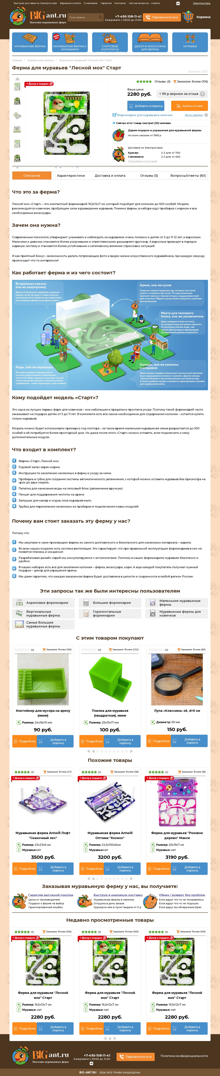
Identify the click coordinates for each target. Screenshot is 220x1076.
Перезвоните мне (165, 17)
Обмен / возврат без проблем (182, 895)
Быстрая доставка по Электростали (35, 3)
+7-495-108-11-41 (128, 16)
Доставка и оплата (110, 176)
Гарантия (106, 3)
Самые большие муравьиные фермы (43, 624)
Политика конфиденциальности (184, 1056)
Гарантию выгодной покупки (50, 895)
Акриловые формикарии (47, 603)
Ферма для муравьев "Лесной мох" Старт (43, 995)
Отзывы (149, 176)
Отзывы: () (162, 81)
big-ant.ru (87, 1072)
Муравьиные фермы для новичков (180, 613)
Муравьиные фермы (30, 46)
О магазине (90, 3)
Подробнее (27, 741)
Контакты (120, 3)
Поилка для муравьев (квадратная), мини (110, 713)
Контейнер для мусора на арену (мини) (43, 713)
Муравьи (190, 46)
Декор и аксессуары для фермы (150, 48)
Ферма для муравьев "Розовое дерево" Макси (177, 835)
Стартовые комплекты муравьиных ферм (110, 49)
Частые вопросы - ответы (144, 3)
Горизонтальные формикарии (107, 613)
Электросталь (202, 3)
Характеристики (71, 176)
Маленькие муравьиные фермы (180, 603)
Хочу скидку (194, 115)
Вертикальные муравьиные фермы (43, 613)
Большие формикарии (112, 603)
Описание (31, 176)
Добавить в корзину (149, 106)
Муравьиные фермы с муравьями (70, 48)
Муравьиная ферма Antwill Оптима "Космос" (110, 835)
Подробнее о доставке (142, 161)
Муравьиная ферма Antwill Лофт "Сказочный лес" (42, 835)
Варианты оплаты (70, 3)
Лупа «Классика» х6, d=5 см (177, 711)
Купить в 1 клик (192, 106)
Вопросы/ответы (188, 176)
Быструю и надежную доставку (118, 895)
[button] (17, 167)
